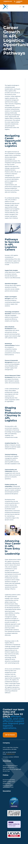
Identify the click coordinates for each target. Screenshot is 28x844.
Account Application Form (10, 765)
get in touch (10, 735)
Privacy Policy (6, 783)
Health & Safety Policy (9, 781)
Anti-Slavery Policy (8, 785)
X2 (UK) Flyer (6, 771)
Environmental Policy (9, 779)
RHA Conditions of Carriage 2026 (12, 769)
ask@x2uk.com (8, 1)
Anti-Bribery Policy (8, 787)
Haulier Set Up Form (8, 767)
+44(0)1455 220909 (19, 2)
